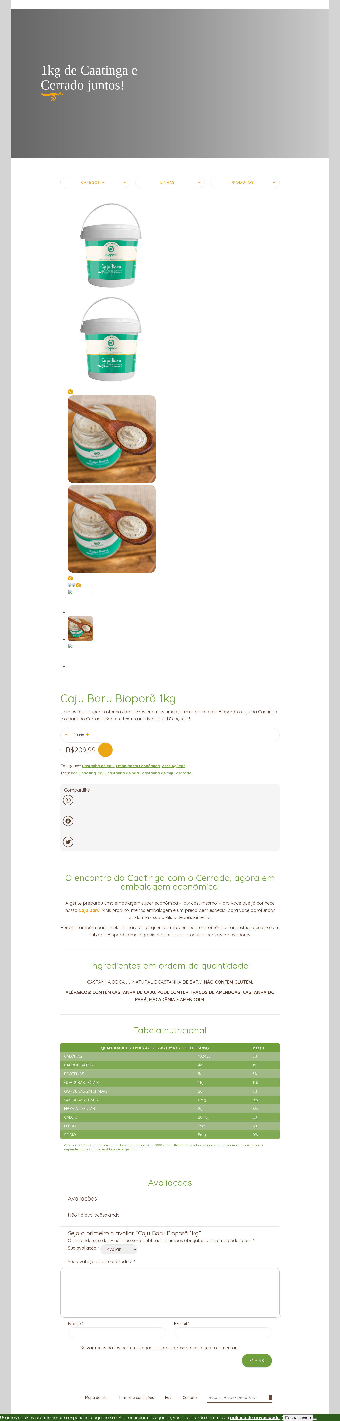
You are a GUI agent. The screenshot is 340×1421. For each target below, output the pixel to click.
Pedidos (324, 5)
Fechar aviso (298, 1417)
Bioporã (170, 8)
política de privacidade (255, 1417)
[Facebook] (170, 821)
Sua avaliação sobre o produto (101, 1261)
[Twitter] (170, 842)
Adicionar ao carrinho (105, 750)
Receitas (105, 4)
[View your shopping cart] (306, 4)
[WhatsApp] (170, 800)
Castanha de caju (98, 765)
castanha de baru (123, 773)
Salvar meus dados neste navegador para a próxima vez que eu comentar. (158, 1348)
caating (88, 773)
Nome (76, 1323)
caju (102, 773)
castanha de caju (158, 773)
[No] (315, 1419)
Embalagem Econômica (138, 765)
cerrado (184, 773)
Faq (168, 1397)
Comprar (39, 4)
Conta (315, 5)
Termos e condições (136, 1397)
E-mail (182, 1323)
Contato (190, 1397)
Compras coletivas (72, 4)
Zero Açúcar (173, 765)
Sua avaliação (83, 1248)
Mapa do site (96, 1397)
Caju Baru (89, 910)
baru (75, 773)
